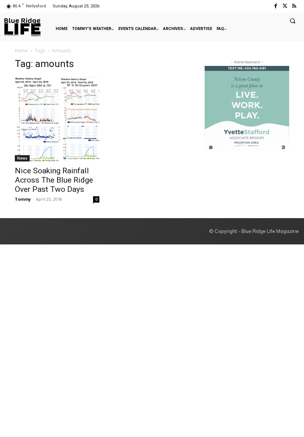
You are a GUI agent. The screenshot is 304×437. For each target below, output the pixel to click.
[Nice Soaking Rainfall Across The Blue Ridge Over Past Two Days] (57, 119)
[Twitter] (285, 6)
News (22, 158)
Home (21, 50)
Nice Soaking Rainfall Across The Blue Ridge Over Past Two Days (54, 180)
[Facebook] (275, 6)
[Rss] (294, 6)
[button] (292, 21)
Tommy (23, 199)
